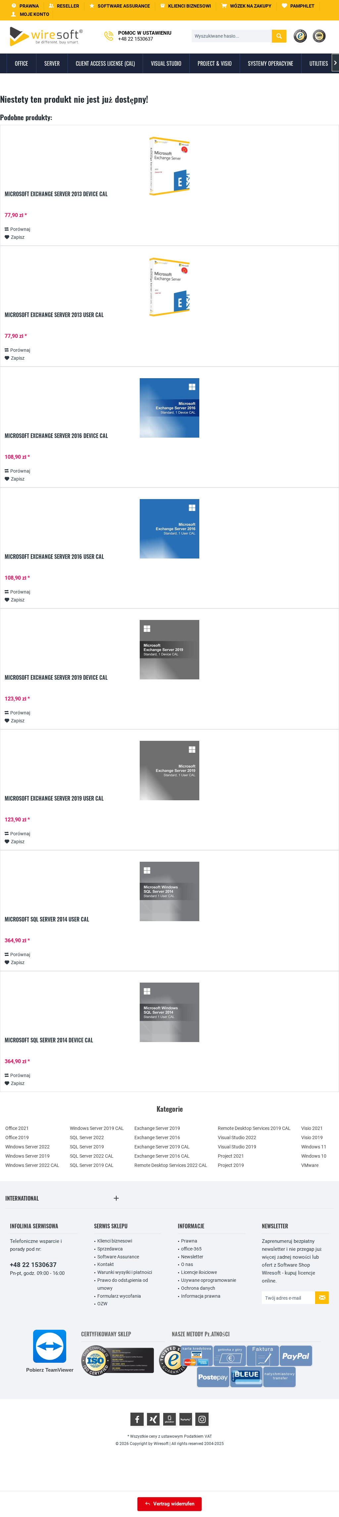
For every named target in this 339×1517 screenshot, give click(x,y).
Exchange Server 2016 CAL (162, 1156)
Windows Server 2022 (27, 1146)
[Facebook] (137, 1419)
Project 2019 (231, 1165)
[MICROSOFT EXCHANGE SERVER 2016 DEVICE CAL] (169, 408)
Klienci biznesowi (114, 1241)
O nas (187, 1264)
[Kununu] (185, 1419)
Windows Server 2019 (27, 1156)
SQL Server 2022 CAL (92, 1156)
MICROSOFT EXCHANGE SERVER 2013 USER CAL (54, 315)
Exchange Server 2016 (157, 1137)
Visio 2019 (312, 1137)
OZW (102, 1303)
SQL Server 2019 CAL (92, 1165)
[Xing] (153, 1419)
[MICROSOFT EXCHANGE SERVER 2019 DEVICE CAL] (169, 649)
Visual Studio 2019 (237, 1146)
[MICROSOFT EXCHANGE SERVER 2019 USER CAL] (169, 770)
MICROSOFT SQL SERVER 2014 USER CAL (47, 919)
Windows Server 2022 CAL (32, 1165)
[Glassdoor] (169, 1419)
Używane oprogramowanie (208, 1280)
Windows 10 (313, 1156)
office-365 (191, 1248)
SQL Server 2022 (87, 1137)
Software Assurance (118, 1256)
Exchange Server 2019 (157, 1128)
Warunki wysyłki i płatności (124, 1272)
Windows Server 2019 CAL (97, 1128)
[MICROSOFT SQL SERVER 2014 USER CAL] (169, 891)
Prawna (189, 1241)
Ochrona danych (198, 1288)
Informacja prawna (200, 1296)
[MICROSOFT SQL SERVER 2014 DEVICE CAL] (169, 1012)
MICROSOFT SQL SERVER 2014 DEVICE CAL (49, 1040)
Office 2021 (17, 1128)
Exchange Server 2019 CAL (162, 1146)
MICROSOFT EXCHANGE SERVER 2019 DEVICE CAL (56, 677)
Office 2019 (17, 1137)
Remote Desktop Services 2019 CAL (254, 1128)
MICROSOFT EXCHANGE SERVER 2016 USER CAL (54, 556)
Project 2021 (231, 1156)
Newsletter (192, 1256)
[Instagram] (202, 1419)
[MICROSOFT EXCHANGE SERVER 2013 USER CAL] (169, 287)
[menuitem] (246, 6)
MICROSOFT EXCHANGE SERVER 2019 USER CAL (54, 798)
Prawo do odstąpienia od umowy (122, 1284)
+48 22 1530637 (33, 1265)
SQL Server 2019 (87, 1146)
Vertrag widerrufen (173, 1504)
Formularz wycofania (119, 1296)
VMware (309, 1165)
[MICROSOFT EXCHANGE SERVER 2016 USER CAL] (169, 529)
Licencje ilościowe (199, 1272)
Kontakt (105, 1264)
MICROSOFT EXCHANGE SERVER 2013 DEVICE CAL (56, 194)
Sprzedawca (110, 1248)
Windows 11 (313, 1146)
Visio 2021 (312, 1128)
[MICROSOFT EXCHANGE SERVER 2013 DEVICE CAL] (169, 166)
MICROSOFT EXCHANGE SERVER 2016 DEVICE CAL (56, 436)
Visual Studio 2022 (237, 1137)
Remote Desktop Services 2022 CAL (170, 1165)
